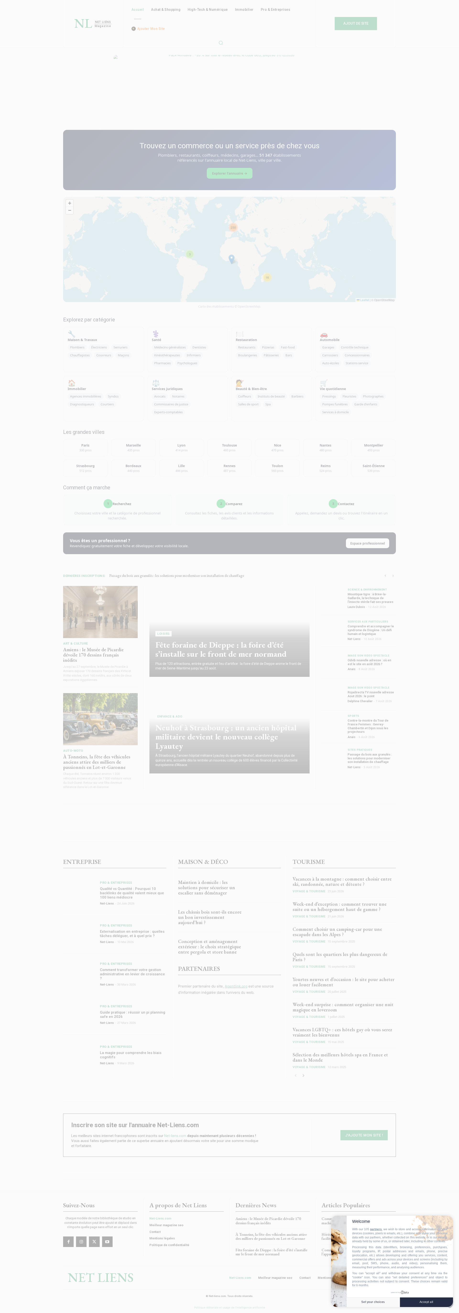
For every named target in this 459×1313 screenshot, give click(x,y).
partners (376, 1229)
